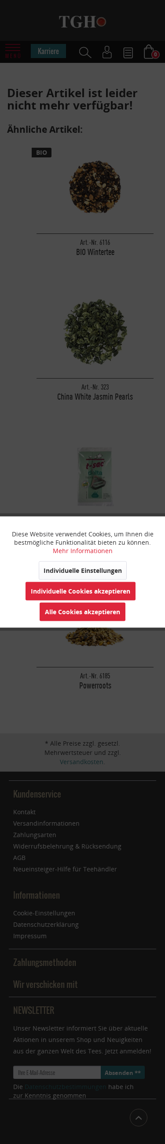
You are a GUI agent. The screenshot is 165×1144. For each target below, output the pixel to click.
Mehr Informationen (83, 550)
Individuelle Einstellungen (83, 570)
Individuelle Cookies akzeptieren (80, 591)
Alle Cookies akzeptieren (82, 612)
